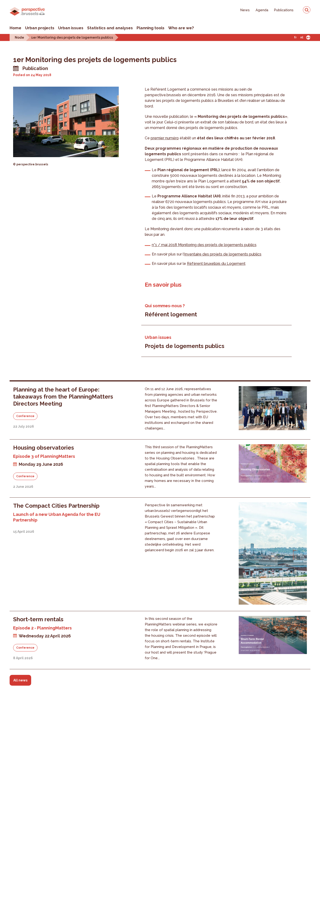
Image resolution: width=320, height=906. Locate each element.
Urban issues (70, 28)
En (308, 37)
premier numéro (165, 138)
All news (20, 680)
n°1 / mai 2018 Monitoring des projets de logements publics (204, 245)
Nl (301, 37)
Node (19, 37)
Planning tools (150, 28)
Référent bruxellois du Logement (216, 263)
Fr (295, 37)
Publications (284, 10)
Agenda (262, 10)
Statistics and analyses (110, 28)
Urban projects (39, 28)
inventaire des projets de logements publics (222, 254)
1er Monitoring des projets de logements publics (72, 37)
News (245, 10)
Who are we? (181, 28)
